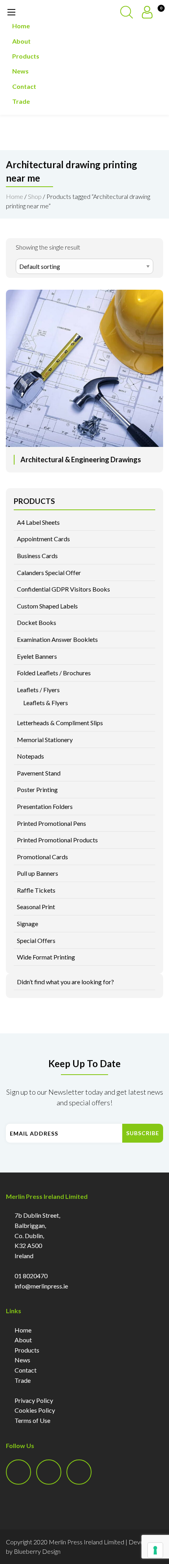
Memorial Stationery (45, 739)
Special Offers (36, 940)
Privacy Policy (34, 1400)
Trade (21, 101)
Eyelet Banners (37, 656)
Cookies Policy (35, 1410)
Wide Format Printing (46, 957)
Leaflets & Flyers (45, 702)
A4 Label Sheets (38, 522)
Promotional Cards (42, 856)
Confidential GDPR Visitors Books (63, 589)
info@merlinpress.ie (41, 1286)
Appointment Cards (43, 538)
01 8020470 (31, 1275)
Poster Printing (37, 789)
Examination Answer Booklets (57, 639)
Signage (27, 923)
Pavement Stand (39, 773)
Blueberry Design (37, 1551)
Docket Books (36, 622)
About (21, 41)
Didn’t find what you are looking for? (65, 981)
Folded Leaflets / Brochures (54, 672)
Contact (24, 86)
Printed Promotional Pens (51, 823)
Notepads (30, 756)
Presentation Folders (45, 806)
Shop (35, 196)
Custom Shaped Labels (47, 606)
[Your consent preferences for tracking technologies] (155, 1550)
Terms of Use (32, 1420)
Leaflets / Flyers (38, 689)
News (20, 71)
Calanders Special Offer (49, 572)
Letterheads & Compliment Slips (60, 722)
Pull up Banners (37, 873)
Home (21, 25)
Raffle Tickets (36, 890)
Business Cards (37, 555)
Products (25, 56)
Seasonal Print (36, 906)
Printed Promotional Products (57, 840)
